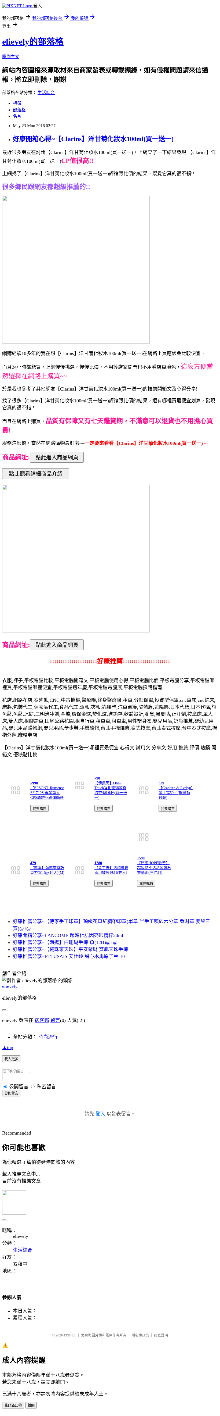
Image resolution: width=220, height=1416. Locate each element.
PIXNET (70, 1335)
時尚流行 (48, 1037)
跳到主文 (10, 56)
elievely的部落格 (33, 42)
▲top (7, 1047)
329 (161, 783)
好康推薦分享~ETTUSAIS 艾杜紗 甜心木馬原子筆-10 (69, 956)
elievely (9, 986)
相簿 (17, 103)
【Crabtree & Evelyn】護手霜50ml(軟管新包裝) (176, 793)
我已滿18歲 (13, 1405)
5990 (34, 783)
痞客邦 (42, 1020)
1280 (98, 863)
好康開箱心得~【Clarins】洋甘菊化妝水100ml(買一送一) (93, 138)
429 (33, 863)
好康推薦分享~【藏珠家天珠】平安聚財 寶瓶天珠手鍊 (70, 949)
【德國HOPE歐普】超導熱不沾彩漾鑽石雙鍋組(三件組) (154, 868)
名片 (17, 116)
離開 (31, 1405)
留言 (55, 1020)
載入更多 (11, 1059)
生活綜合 (46, 92)
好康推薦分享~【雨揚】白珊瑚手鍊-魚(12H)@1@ (65, 942)
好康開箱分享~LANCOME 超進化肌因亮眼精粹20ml (68, 935)
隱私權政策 (140, 1335)
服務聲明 (161, 1335)
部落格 (19, 110)
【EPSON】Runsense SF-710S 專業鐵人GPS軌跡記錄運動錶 (47, 793)
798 (97, 778)
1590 (141, 858)
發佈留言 (11, 1093)
